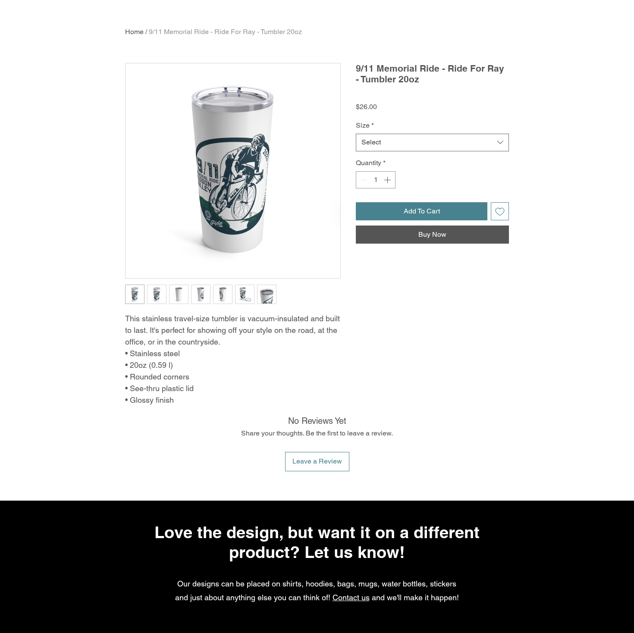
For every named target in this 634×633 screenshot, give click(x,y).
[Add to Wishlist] (500, 211)
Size (365, 125)
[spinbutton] (375, 180)
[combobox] (432, 142)
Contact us (351, 597)
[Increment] (388, 180)
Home (134, 32)
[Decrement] (363, 180)
